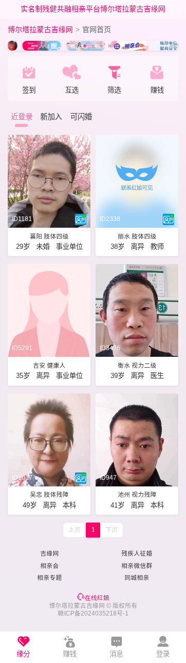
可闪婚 (81, 117)
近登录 (22, 117)
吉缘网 (49, 553)
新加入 (51, 117)
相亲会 (49, 566)
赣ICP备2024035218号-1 (93, 613)
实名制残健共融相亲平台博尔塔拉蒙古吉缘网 (93, 9)
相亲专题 (49, 578)
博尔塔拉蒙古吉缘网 (40, 29)
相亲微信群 (136, 566)
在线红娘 (97, 598)
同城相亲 (137, 578)
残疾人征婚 (136, 553)
